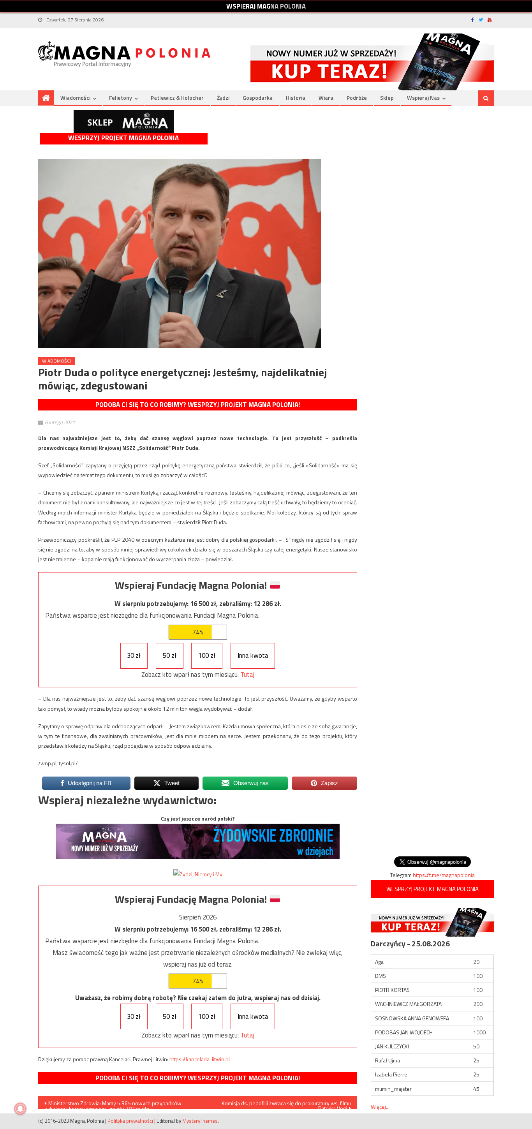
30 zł (134, 655)
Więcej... (380, 1107)
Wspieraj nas (423, 97)
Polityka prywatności (130, 1121)
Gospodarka (258, 97)
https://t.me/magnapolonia (444, 875)
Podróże (357, 97)
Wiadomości (75, 97)
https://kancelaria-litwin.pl (199, 1059)
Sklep (387, 97)
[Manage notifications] (20, 1109)
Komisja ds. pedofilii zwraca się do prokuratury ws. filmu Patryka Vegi (286, 1104)
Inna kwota (253, 655)
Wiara (326, 97)
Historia (295, 97)
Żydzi (223, 97)
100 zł (206, 655)
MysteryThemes (200, 1121)
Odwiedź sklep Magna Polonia (124, 121)
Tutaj (247, 674)
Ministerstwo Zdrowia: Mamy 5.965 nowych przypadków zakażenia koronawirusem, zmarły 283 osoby (112, 1104)
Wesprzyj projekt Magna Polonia (123, 138)
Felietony (120, 97)
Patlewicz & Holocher (177, 97)
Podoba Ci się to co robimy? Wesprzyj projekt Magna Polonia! (197, 405)
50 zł (169, 655)
